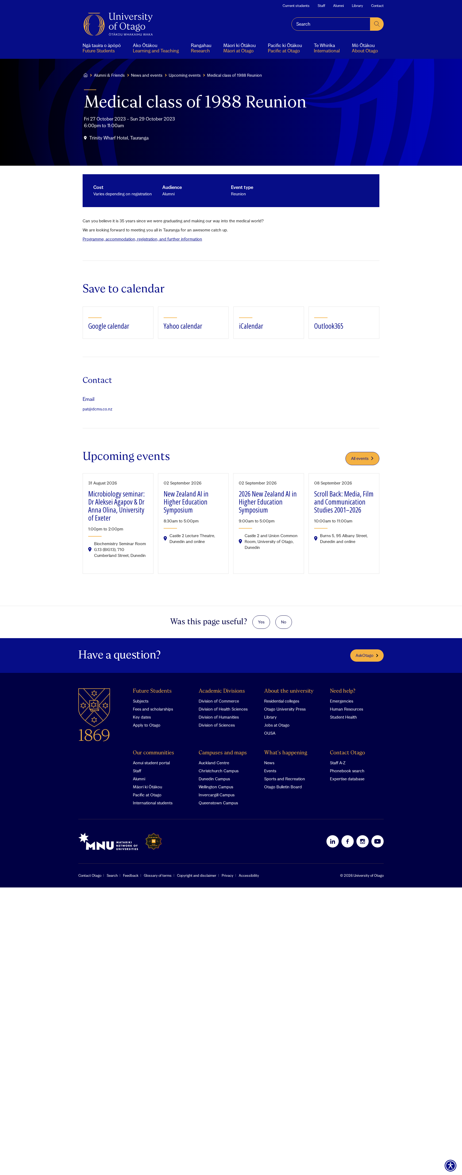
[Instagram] (362, 841)
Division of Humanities (219, 717)
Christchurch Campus (218, 771)
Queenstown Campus (218, 803)
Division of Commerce (219, 701)
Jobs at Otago (277, 725)
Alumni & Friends (109, 75)
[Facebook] (347, 841)
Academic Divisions (222, 691)
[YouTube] (377, 841)
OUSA (269, 733)
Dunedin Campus (214, 779)
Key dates (142, 717)
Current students (296, 5)
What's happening (285, 753)
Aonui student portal (151, 763)
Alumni (338, 5)
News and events (146, 75)
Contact (377, 5)
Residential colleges (281, 701)
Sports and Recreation (284, 779)
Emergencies (341, 701)
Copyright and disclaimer (196, 875)
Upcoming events (185, 75)
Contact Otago (347, 753)
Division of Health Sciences (223, 709)
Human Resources (346, 709)
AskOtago (365, 655)
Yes (261, 622)
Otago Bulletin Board (283, 787)
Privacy (227, 875)
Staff (321, 5)
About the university (289, 691)
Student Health (343, 717)
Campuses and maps (223, 753)
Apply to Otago (146, 725)
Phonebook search (347, 771)
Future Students (152, 691)
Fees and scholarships (153, 709)
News (269, 763)
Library (357, 5)
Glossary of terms (158, 875)
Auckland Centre (214, 763)
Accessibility (249, 875)
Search (112, 875)
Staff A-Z (337, 763)
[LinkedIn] (332, 841)
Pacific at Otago (147, 795)
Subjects (140, 701)
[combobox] (330, 24)
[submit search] (377, 24)
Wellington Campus (216, 787)
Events (270, 771)
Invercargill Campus (216, 795)
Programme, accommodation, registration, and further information (142, 239)
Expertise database (347, 779)
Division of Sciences (217, 725)
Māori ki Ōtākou (147, 787)
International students (152, 803)
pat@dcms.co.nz (97, 409)
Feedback (130, 875)
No (283, 622)
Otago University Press (285, 709)
